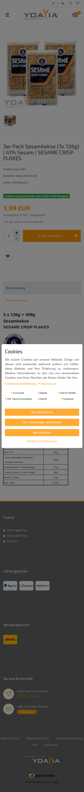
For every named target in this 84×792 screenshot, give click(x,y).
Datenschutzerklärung (69, 738)
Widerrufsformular (37, 738)
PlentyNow (51, 782)
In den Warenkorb (50, 235)
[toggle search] (70, 3)
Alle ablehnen (42, 432)
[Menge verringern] (17, 239)
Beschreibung (15, 288)
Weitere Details (17, 300)
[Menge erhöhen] (17, 233)
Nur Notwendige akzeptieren (42, 422)
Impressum (51, 744)
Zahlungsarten (17, 530)
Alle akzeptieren (42, 412)
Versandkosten (17, 535)
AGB (34, 744)
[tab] (42, 287)
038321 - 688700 (28, 696)
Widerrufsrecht (10, 738)
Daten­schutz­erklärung (22, 383)
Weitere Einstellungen (42, 441)
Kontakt (12, 541)
